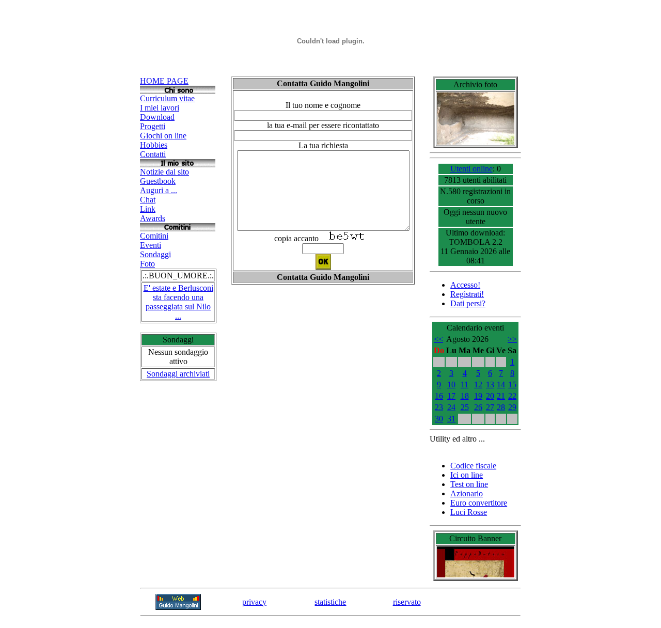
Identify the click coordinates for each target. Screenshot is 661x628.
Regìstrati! (467, 294)
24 (451, 407)
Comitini (154, 235)
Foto (147, 263)
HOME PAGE (164, 80)
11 (464, 384)
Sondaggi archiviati (178, 373)
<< (438, 339)
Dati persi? (467, 303)
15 (512, 384)
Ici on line (466, 474)
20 (490, 395)
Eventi (150, 245)
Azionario (466, 493)
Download (157, 117)
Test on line (469, 484)
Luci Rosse (468, 512)
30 (439, 418)
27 (490, 407)
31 (451, 418)
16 (439, 395)
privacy (254, 602)
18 (465, 395)
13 (490, 384)
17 (451, 395)
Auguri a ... (158, 190)
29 (512, 407)
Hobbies (153, 144)
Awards (152, 218)
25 (465, 407)
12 (478, 384)
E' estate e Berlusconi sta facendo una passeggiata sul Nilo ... (178, 302)
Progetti (152, 126)
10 (451, 384)
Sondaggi (155, 254)
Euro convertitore (478, 502)
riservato (407, 602)
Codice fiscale (473, 465)
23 (439, 407)
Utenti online (471, 168)
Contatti (153, 154)
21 (501, 395)
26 (478, 407)
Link (147, 209)
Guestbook (158, 181)
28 (501, 407)
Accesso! (465, 284)
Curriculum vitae (167, 98)
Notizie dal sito (164, 171)
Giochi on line (163, 135)
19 (478, 395)
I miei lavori (159, 107)
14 (501, 384)
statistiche (330, 602)
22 (512, 395)
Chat (147, 199)
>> (512, 339)
